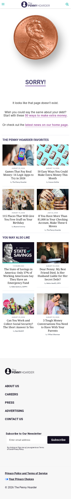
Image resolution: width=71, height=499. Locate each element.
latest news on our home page (46, 125)
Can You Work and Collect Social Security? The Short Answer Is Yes (18, 324)
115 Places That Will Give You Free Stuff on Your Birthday (18, 219)
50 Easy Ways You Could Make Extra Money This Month (53, 175)
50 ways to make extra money (46, 115)
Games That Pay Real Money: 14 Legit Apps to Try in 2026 (18, 175)
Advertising (14, 411)
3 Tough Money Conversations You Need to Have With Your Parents (52, 325)
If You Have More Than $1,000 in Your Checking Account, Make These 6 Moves (53, 221)
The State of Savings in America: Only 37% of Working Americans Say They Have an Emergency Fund (18, 276)
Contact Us (14, 419)
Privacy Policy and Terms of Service (26, 473)
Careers (11, 394)
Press (9, 402)
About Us (12, 386)
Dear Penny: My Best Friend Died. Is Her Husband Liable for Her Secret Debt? (53, 274)
